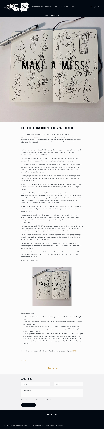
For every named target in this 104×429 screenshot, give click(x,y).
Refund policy (32, 425)
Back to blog (53, 368)
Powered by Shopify (22, 425)
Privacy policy (40, 425)
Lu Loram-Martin (13, 425)
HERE (74, 351)
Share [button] (24, 360)
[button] (66, 7)
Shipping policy (59, 425)
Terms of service (50, 425)
